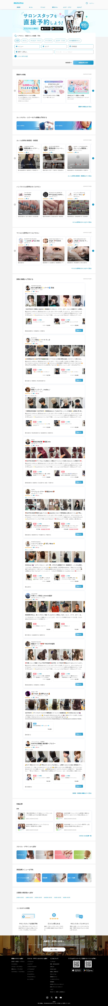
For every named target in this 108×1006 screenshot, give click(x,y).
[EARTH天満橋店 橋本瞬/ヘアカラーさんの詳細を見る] (54, 764)
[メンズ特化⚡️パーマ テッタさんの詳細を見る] (54, 359)
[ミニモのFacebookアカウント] (56, 998)
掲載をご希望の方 (54, 971)
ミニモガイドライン (54, 979)
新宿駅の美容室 (38, 897)
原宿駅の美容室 (20, 897)
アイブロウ (48, 41)
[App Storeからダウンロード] (76, 970)
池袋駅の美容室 (29, 897)
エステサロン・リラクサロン (18, 971)
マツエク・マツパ (35, 41)
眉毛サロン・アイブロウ (17, 969)
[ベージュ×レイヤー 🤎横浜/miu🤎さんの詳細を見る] (54, 512)
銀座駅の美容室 (66, 897)
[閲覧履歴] (86, 3)
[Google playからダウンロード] (88, 970)
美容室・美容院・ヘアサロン (18, 961)
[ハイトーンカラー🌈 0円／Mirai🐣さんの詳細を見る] (54, 564)
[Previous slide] (15, 91)
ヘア (17, 41)
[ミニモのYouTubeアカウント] (61, 998)
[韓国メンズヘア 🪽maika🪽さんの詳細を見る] (54, 410)
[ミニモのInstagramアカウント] (47, 998)
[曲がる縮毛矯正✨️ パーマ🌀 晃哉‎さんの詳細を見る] (54, 308)
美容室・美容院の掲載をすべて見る (82, 793)
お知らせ (52, 966)
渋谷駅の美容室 (57, 897)
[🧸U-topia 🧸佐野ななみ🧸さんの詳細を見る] (54, 713)
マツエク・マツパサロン (17, 966)
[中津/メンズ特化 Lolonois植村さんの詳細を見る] (54, 614)
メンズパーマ (30, 971)
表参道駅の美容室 (48, 897)
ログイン (91, 3)
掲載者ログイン (53, 976)
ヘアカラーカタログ (31, 966)
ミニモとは (52, 961)
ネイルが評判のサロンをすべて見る (82, 222)
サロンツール (53, 974)
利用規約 (52, 981)
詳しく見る (54, 949)
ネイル (25, 41)
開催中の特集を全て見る (84, 106)
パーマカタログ (30, 969)
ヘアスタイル (30, 961)
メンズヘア (29, 964)
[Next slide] (93, 91)
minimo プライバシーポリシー (57, 984)
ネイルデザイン (30, 974)
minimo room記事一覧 (85, 836)
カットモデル (30, 979)
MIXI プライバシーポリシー (56, 986)
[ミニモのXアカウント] (52, 998)
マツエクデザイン (31, 976)
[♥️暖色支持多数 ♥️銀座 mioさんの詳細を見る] (54, 461)
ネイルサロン (14, 964)
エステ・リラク (60, 41)
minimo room (53, 969)
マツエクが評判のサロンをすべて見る (81, 268)
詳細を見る (79, 330)
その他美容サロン (74, 41)
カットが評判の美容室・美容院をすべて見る (79, 176)
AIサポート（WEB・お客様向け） (57, 991)
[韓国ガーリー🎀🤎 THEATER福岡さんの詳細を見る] (54, 663)
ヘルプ (51, 989)
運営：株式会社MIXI (54, 964)
